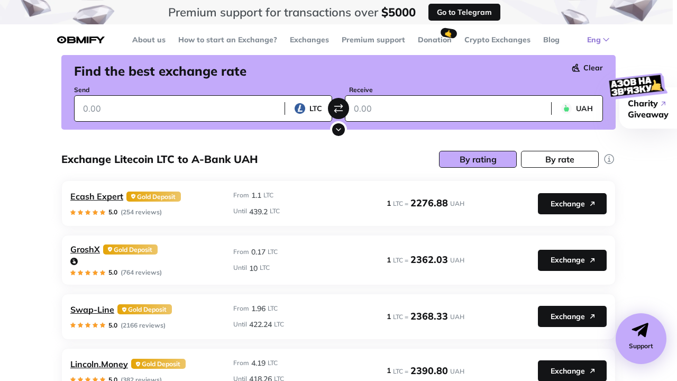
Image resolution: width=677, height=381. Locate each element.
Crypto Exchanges (497, 39)
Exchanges (309, 39)
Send (81, 90)
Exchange (568, 203)
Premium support (373, 39)
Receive (361, 90)
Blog (551, 39)
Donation (435, 39)
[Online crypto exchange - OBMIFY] (81, 40)
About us (149, 39)
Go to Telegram (464, 12)
